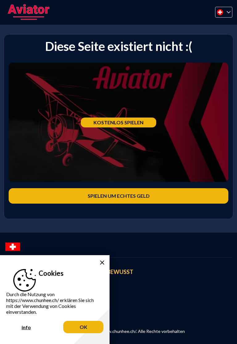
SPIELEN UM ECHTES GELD (119, 196)
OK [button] (83, 327)
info (26, 327)
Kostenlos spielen (118, 122)
